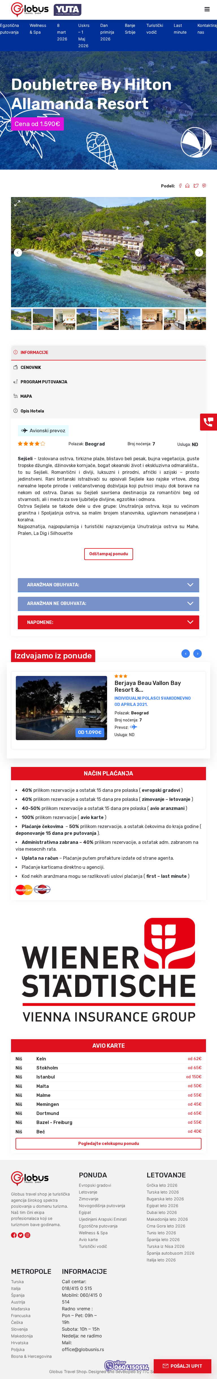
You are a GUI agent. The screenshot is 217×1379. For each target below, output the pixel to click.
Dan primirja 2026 (107, 32)
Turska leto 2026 (163, 1192)
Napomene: (40, 622)
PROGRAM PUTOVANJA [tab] (43, 382)
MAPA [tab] (25, 396)
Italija (16, 1288)
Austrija (18, 1302)
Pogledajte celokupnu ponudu (108, 1143)
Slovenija (19, 1329)
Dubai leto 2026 (162, 1212)
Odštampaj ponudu (108, 554)
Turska (17, 1281)
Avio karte (88, 1239)
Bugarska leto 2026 (165, 1198)
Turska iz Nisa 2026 (166, 1246)
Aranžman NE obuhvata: (56, 603)
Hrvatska (19, 1342)
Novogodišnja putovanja (102, 1205)
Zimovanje (88, 1198)
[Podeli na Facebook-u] (178, 186)
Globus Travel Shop (67, 1371)
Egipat (85, 1212)
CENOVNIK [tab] (30, 367)
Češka (17, 1322)
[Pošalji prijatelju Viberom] (202, 186)
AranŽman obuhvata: (53, 584)
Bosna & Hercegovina (31, 1356)
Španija (18, 1295)
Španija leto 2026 (163, 1239)
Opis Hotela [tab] (32, 411)
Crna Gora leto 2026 (166, 1226)
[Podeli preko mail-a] (185, 186)
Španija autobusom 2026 (170, 1253)
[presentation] (185, 653)
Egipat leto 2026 (162, 1205)
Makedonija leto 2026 (167, 1219)
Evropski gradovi (95, 1185)
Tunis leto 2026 (161, 1232)
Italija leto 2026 (161, 1259)
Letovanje (88, 1192)
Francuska (21, 1315)
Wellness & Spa (93, 1232)
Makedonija (22, 1335)
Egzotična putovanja (98, 1226)
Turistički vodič (93, 1246)
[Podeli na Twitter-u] (193, 186)
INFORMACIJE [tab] (34, 352)
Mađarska (20, 1308)
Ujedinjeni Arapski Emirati (103, 1219)
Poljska (18, 1349)
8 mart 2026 (62, 32)
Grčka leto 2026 (162, 1185)
